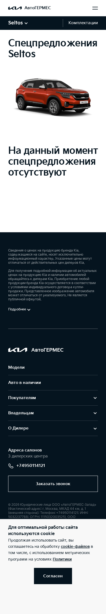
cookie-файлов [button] (75, 546)
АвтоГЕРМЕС (37, 8)
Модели (16, 367)
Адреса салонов (25, 450)
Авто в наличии (24, 382)
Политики (62, 559)
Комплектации (83, 23)
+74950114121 (30, 465)
